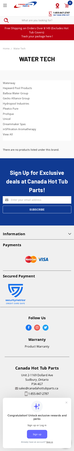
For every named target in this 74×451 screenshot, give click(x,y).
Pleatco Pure (10, 108)
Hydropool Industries (16, 103)
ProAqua (8, 114)
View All (8, 134)
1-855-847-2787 (38, 394)
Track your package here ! (37, 36)
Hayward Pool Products (17, 88)
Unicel (7, 119)
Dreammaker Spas (14, 124)
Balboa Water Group (15, 93)
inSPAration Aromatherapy (19, 129)
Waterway (9, 83)
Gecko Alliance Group (16, 98)
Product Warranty (37, 346)
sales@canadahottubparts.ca (38, 388)
